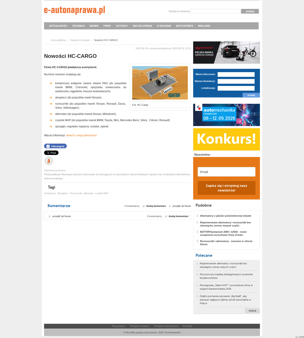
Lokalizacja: (208, 88)
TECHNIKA (78, 25)
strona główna (58, 40)
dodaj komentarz (156, 206)
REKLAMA (204, 25)
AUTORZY (122, 25)
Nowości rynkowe (80, 40)
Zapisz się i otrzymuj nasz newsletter (226, 187)
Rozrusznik (76, 193)
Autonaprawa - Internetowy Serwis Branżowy (74, 11)
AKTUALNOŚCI (58, 25)
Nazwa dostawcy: (205, 81)
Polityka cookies (139, 326)
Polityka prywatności (166, 326)
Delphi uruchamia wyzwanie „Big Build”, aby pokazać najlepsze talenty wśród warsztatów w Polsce (225, 300)
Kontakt (187, 326)
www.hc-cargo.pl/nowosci (81, 135)
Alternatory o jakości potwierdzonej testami (225, 215)
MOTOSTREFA (184, 25)
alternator (88, 193)
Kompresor (50, 193)
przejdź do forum (182, 206)
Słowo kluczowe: (205, 74)
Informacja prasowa (54, 170)
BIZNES (94, 25)
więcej (252, 310)
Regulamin (118, 326)
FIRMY (107, 25)
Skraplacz (62, 193)
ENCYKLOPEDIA (142, 25)
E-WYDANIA (164, 25)
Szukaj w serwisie (179, 11)
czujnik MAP (101, 193)
